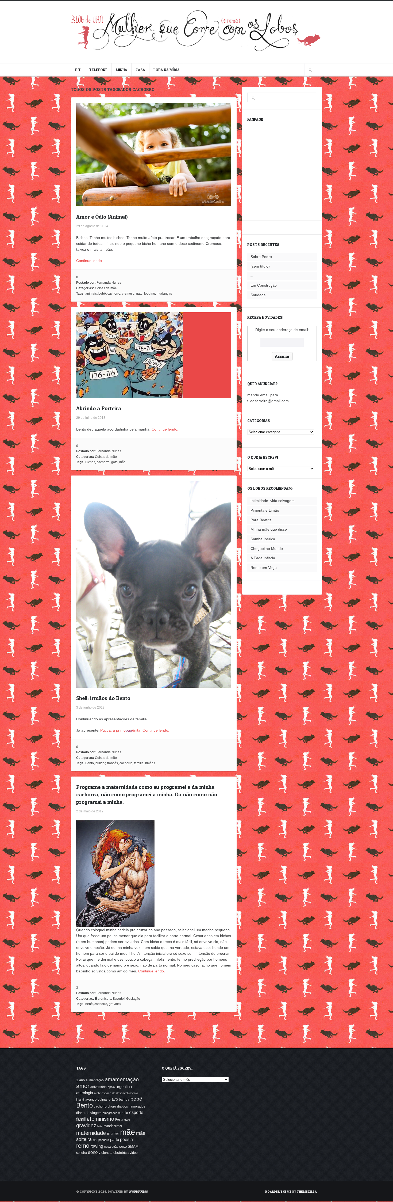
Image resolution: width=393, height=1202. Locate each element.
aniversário (98, 1087)
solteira (81, 1153)
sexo (123, 1146)
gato (139, 293)
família (139, 763)
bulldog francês (106, 763)
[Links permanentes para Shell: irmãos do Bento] (153, 685)
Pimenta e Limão (265, 510)
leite (99, 1126)
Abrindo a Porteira (98, 408)
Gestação (133, 999)
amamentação (122, 1079)
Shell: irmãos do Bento (103, 698)
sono (93, 1152)
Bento (89, 763)
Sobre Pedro (261, 256)
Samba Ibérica (263, 539)
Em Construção (264, 285)
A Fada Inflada (263, 558)
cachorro (113, 293)
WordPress (138, 1191)
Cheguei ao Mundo (267, 548)
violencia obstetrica (114, 1153)
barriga (124, 1099)
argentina (124, 1086)
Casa (140, 69)
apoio (111, 1087)
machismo (112, 1126)
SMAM (133, 1146)
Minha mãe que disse (269, 529)
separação (111, 1146)
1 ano (80, 1080)
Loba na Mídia (166, 69)
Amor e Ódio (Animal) (102, 217)
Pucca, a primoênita (120, 730)
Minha (121, 69)
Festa (119, 1119)
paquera (103, 1140)
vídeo (134, 1153)
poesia (126, 1139)
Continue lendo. (89, 260)
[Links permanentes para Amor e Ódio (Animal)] (153, 203)
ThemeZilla (307, 1191)
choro (112, 1106)
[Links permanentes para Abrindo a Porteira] (129, 395)
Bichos (90, 462)
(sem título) (260, 266)
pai (95, 1140)
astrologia (84, 1093)
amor (82, 1086)
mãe (122, 462)
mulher (113, 1133)
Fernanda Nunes (109, 282)
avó (114, 1099)
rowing (96, 1146)
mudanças (164, 293)
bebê (102, 293)
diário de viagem (89, 1113)
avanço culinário (97, 1099)
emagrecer (110, 1112)
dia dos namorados (131, 1106)
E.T (78, 69)
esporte (136, 1112)
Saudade (258, 295)
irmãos (150, 763)
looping (149, 293)
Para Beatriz (261, 520)
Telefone (98, 69)
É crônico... (103, 999)
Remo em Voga (264, 567)
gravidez (115, 1004)
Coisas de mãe (106, 288)
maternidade (91, 1133)
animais (91, 293)
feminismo (102, 1119)
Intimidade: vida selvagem (273, 501)
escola (123, 1113)
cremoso (128, 293)
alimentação (95, 1080)
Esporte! (119, 999)
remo (82, 1145)
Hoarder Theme (278, 1191)
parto (114, 1139)
